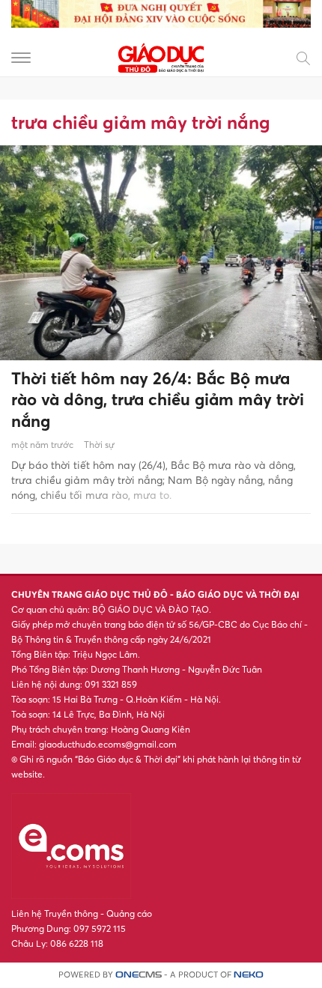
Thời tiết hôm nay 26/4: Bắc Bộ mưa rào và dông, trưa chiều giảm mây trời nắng (157, 400)
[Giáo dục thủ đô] (161, 56)
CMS (138, 975)
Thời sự (99, 444)
